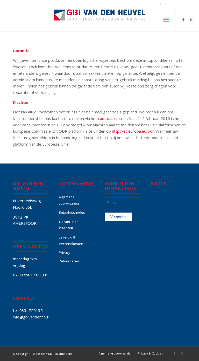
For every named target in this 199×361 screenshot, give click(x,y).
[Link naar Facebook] (183, 19)
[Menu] (166, 19)
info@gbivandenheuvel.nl (35, 316)
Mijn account (128, 4)
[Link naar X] (191, 19)
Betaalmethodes (72, 212)
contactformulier (112, 118)
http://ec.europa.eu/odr (133, 131)
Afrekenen (150, 4)
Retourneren (69, 261)
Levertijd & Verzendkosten (71, 240)
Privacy (64, 252)
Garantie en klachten (69, 224)
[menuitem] (128, 4)
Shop (191, 4)
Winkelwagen (172, 4)
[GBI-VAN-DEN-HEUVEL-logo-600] (99, 19)
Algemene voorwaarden (69, 200)
